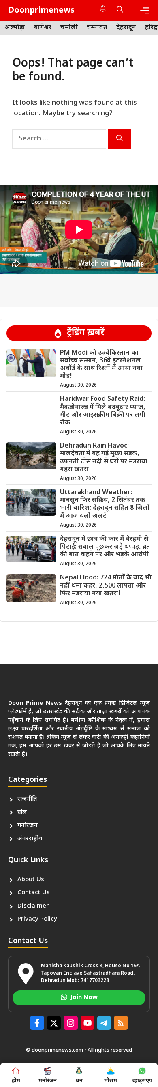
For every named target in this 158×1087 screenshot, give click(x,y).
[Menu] (144, 10)
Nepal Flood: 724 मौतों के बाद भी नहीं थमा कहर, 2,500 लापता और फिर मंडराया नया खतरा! (106, 586)
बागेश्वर (42, 28)
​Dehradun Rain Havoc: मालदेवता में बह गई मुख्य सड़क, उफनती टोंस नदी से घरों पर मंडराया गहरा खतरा (103, 458)
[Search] (119, 139)
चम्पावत (97, 28)
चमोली (69, 28)
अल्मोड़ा (14, 28)
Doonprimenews (41, 10)
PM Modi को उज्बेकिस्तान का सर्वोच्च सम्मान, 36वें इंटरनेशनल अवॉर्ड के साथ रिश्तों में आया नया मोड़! (101, 365)
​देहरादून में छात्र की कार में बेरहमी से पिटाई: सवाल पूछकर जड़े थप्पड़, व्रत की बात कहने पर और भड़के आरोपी (105, 547)
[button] (120, 10)
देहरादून (126, 28)
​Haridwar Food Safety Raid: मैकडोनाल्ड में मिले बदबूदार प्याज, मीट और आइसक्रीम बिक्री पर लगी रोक (102, 411)
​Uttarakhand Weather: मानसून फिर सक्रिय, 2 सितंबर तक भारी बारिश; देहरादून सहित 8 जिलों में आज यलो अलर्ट (104, 505)
